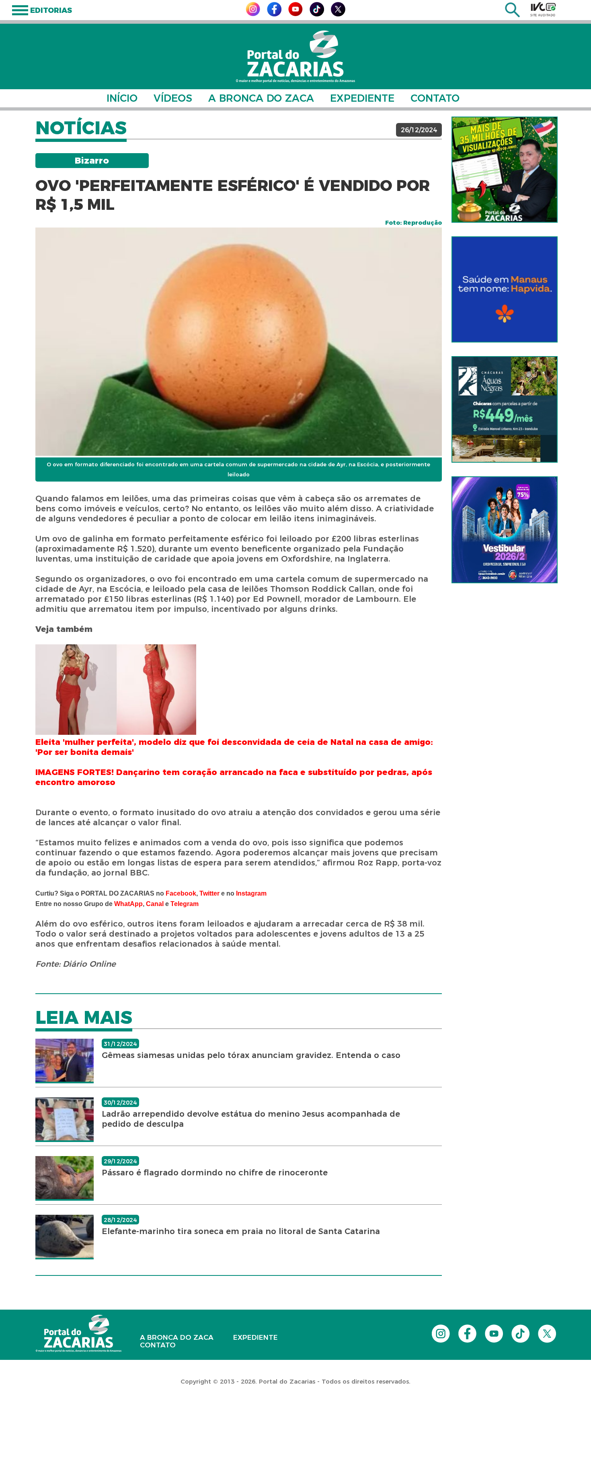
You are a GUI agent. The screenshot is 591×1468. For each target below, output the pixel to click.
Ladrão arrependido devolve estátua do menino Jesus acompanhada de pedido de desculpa (251, 1119)
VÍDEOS (173, 98)
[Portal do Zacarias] (295, 56)
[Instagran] (253, 14)
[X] (338, 14)
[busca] (512, 15)
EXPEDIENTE (362, 98)
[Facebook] (274, 14)
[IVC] (543, 9)
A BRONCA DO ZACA (261, 98)
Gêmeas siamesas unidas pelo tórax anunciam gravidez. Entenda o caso (251, 1055)
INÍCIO (122, 98)
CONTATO (435, 98)
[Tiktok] (317, 14)
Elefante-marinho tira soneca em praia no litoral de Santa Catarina (241, 1231)
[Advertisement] (146, 1416)
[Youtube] (295, 14)
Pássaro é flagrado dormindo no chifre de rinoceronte (215, 1172)
